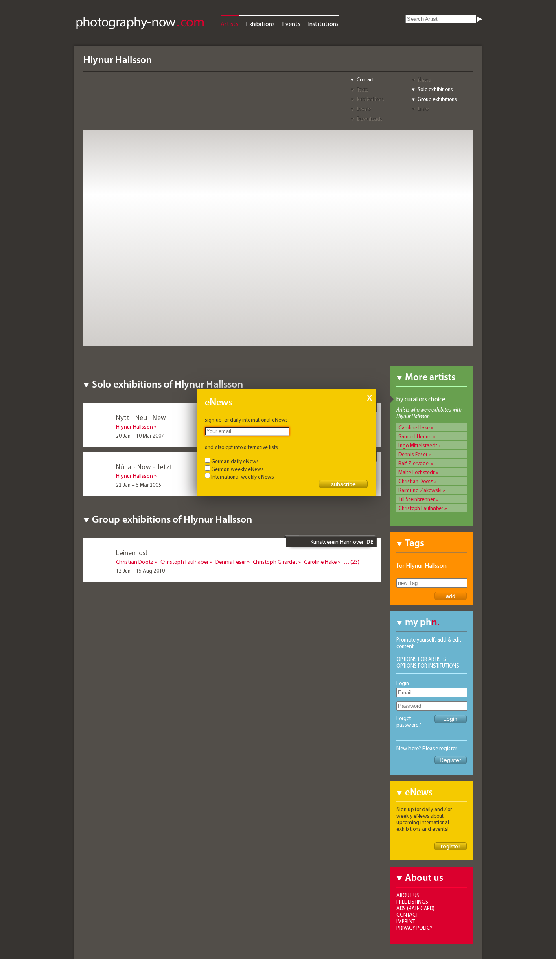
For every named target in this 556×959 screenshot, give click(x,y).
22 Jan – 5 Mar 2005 (138, 485)
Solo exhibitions (435, 89)
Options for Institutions (427, 665)
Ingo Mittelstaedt (417, 445)
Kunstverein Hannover (337, 541)
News (424, 79)
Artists (230, 24)
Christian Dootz (415, 481)
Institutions (323, 24)
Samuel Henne (414, 436)
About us (407, 895)
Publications (370, 99)
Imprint (405, 921)
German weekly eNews (237, 469)
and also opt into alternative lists (241, 447)
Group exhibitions (437, 99)
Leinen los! (131, 552)
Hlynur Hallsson (134, 426)
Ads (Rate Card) (415, 908)
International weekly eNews (242, 476)
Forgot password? (408, 721)
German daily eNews (235, 461)
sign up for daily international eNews (246, 419)
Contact (365, 79)
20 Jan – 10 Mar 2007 (140, 435)
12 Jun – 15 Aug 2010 (140, 570)
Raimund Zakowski (420, 490)
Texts (362, 89)
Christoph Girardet (275, 561)
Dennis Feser (412, 454)
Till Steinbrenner (416, 499)
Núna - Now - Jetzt (144, 466)
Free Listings (412, 901)
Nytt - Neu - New (141, 417)
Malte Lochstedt (416, 472)
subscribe (343, 484)
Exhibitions (260, 24)
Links (423, 108)
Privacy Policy (414, 927)
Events (291, 24)
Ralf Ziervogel (414, 463)
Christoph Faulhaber (420, 508)
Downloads (369, 118)
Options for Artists (421, 659)
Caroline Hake (414, 427)
